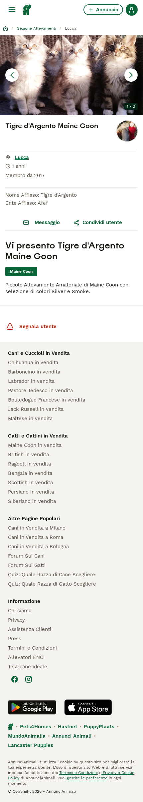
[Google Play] (32, 707)
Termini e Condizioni (32, 648)
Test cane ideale (27, 667)
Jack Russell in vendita (36, 409)
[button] (71, 75)
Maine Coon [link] (21, 271)
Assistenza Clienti (29, 629)
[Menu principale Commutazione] (12, 9)
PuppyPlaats (99, 727)
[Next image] (131, 75)
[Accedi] (132, 10)
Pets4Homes (35, 727)
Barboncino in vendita (34, 372)
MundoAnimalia (27, 736)
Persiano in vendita (31, 492)
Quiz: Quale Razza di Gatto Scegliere (52, 584)
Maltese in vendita (30, 419)
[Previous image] (12, 75)
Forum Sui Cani (26, 556)
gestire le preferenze (86, 778)
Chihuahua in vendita (33, 362)
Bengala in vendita (30, 473)
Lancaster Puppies (30, 745)
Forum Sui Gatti (27, 565)
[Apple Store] (88, 707)
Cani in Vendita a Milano (37, 528)
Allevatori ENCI (26, 657)
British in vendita (28, 455)
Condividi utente (102, 222)
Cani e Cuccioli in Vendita (39, 353)
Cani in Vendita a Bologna (38, 547)
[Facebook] (14, 679)
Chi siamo (20, 611)
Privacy (16, 620)
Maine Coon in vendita (35, 445)
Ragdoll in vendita (29, 464)
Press (14, 639)
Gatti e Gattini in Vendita (38, 436)
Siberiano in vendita (32, 501)
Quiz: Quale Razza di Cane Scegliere (51, 575)
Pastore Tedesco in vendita (40, 390)
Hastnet (67, 727)
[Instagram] (28, 679)
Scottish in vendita (30, 483)
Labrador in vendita (31, 381)
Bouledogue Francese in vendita (46, 400)
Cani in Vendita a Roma (35, 537)
